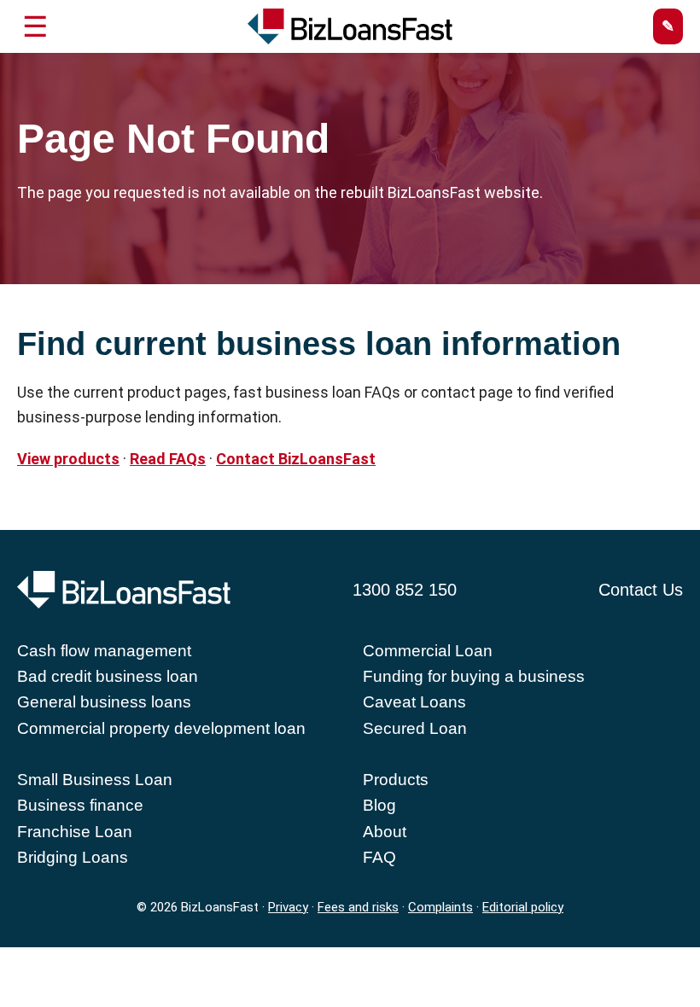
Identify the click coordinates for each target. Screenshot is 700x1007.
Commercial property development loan (161, 728)
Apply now (668, 26)
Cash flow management (104, 651)
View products (68, 459)
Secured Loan (415, 728)
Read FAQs (168, 459)
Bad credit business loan (107, 676)
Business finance (80, 805)
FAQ (379, 857)
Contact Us (640, 589)
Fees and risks (358, 907)
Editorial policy (522, 907)
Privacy (288, 907)
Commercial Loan (428, 651)
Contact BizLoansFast (296, 459)
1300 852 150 (405, 589)
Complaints (440, 907)
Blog (379, 805)
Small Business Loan (94, 780)
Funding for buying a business (474, 676)
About (384, 832)
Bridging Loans (72, 857)
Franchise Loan (74, 832)
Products (396, 780)
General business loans (104, 702)
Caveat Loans (414, 702)
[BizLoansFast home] (350, 26)
